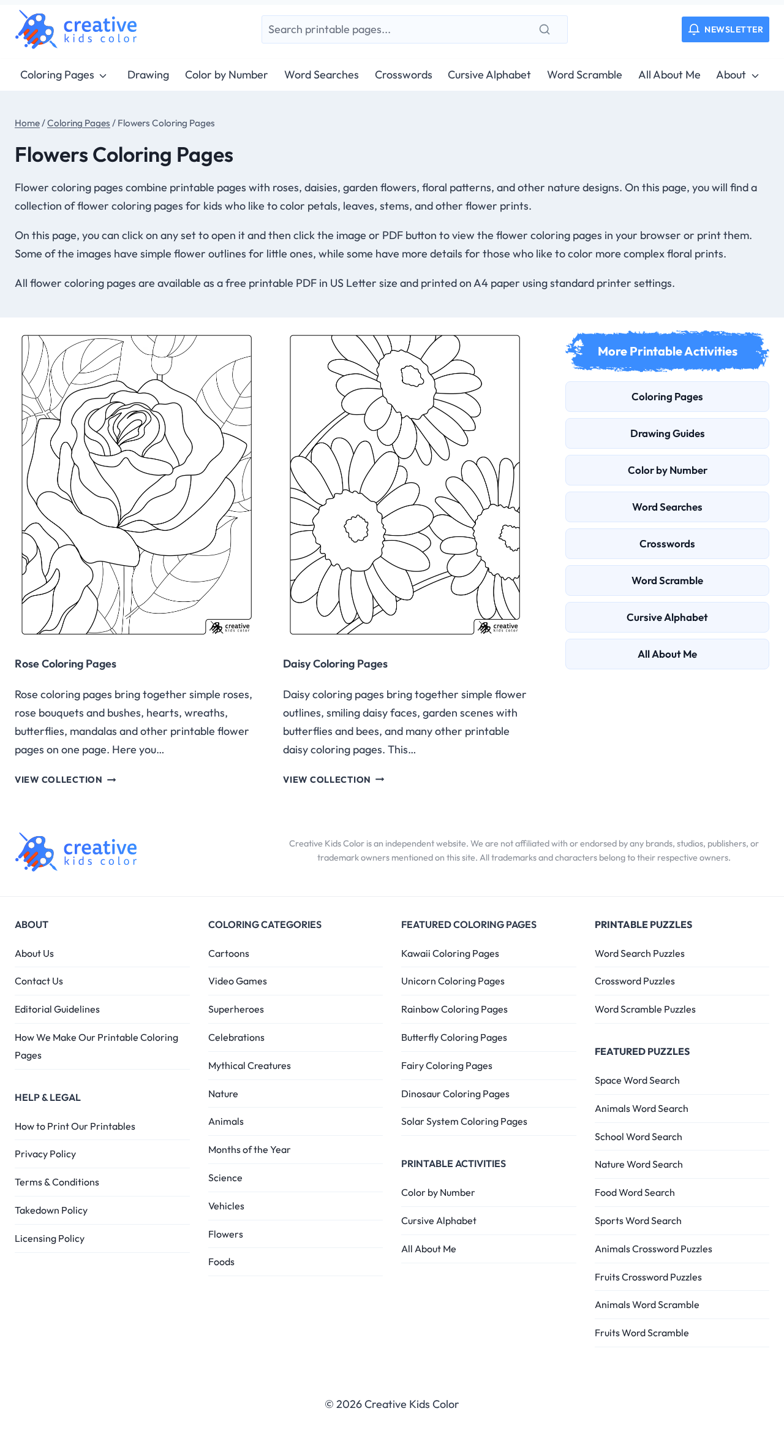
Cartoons (228, 953)
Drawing (148, 74)
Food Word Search (635, 1192)
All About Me (669, 74)
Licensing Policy (50, 1238)
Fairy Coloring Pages (446, 1065)
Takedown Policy (51, 1210)
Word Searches (321, 74)
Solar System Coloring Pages (464, 1121)
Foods (221, 1261)
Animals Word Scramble (647, 1304)
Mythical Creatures (249, 1065)
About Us (34, 953)
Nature (223, 1093)
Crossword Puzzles (635, 981)
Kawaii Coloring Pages (450, 953)
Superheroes (236, 1009)
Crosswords (403, 74)
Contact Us (39, 981)
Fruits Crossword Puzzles (648, 1277)
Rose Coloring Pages (65, 663)
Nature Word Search (639, 1164)
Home (27, 123)
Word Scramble (584, 74)
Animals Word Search (641, 1108)
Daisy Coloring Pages (335, 663)
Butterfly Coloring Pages (454, 1037)
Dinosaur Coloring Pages (455, 1093)
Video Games (237, 981)
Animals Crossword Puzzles (653, 1248)
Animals (226, 1121)
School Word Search (638, 1136)
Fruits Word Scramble (642, 1332)
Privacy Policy (45, 1153)
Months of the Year (249, 1149)
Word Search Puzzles (640, 953)
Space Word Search (637, 1080)
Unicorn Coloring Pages (453, 981)
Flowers (225, 1234)
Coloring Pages (57, 74)
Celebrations (236, 1037)
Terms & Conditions (57, 1182)
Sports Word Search (638, 1220)
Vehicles (226, 1206)
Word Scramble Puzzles (645, 1009)
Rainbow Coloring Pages (454, 1009)
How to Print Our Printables (75, 1126)
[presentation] (136, 485)
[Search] (544, 29)
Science (225, 1177)
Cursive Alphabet (489, 74)
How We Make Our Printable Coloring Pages (96, 1046)
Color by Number (226, 74)
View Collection (65, 779)
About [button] (731, 74)
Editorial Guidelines (57, 1009)
